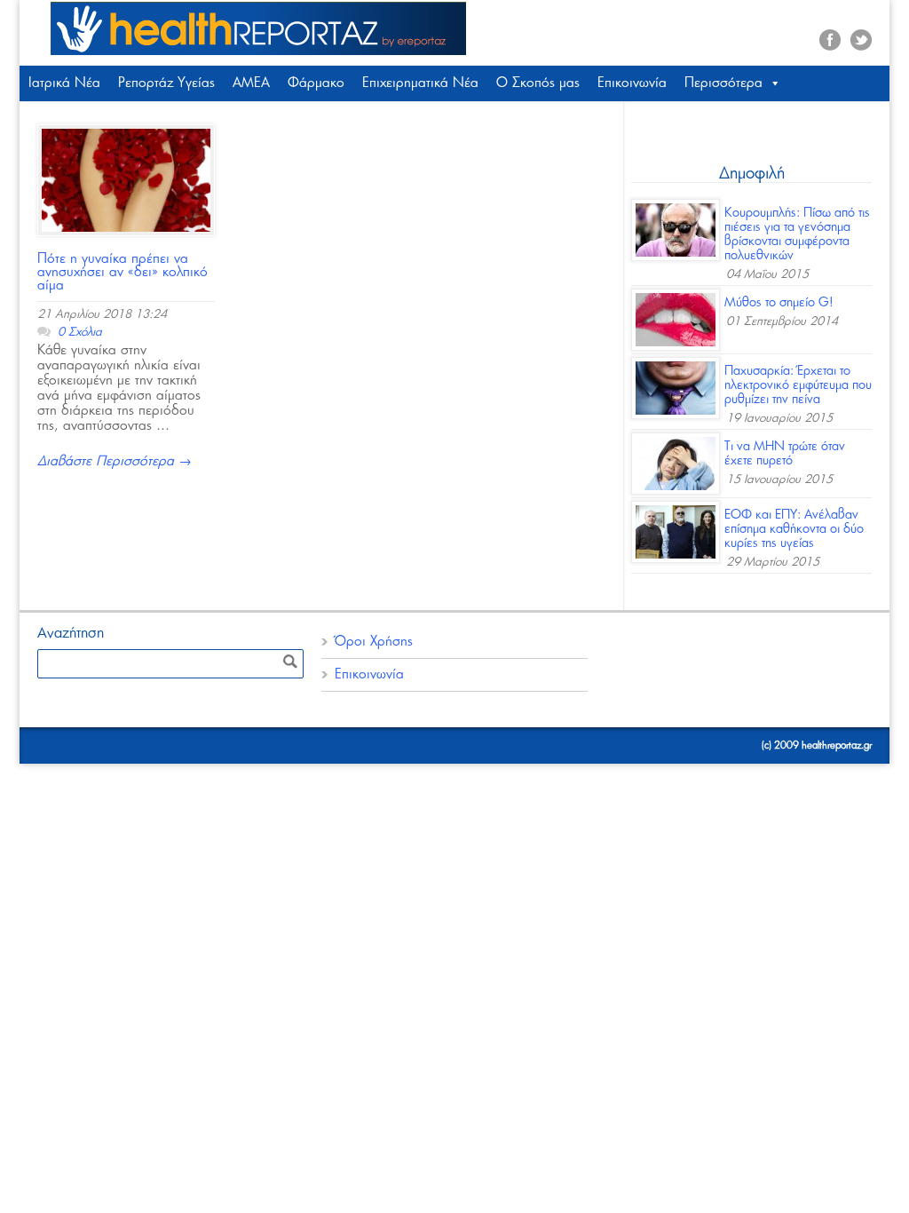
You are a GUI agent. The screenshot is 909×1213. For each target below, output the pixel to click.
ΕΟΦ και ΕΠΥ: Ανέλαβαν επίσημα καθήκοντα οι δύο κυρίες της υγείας (794, 529)
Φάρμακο (316, 83)
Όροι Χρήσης (374, 641)
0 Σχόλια (80, 332)
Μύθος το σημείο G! (779, 303)
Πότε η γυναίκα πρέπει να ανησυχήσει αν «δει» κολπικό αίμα (122, 272)
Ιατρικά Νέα (64, 83)
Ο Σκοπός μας (538, 83)
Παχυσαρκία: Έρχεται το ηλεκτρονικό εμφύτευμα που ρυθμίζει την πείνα (798, 385)
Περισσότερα (723, 83)
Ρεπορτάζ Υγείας (166, 83)
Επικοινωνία (632, 83)
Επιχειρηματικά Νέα (420, 83)
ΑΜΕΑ (251, 83)
